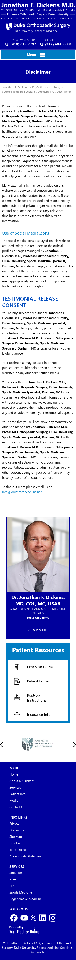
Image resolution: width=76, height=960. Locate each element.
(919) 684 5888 (58, 44)
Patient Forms (38, 680)
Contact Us (17, 807)
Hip (12, 886)
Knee (13, 879)
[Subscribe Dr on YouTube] (24, 918)
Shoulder (16, 873)
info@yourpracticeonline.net (22, 492)
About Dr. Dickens (22, 781)
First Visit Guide (40, 666)
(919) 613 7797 (23, 44)
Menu (31, 54)
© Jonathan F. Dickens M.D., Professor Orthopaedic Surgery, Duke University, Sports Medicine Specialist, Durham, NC (38, 948)
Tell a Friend (18, 850)
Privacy (14, 823)
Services (15, 787)
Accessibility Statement (26, 856)
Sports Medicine (21, 892)
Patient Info (18, 794)
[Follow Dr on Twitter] (33, 918)
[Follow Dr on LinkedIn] (43, 918)
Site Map (16, 836)
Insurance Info (39, 714)
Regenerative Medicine (26, 899)
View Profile (38, 630)
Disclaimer (17, 830)
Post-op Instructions (36, 698)
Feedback (16, 843)
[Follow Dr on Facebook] (14, 918)
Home (14, 774)
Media (14, 800)
